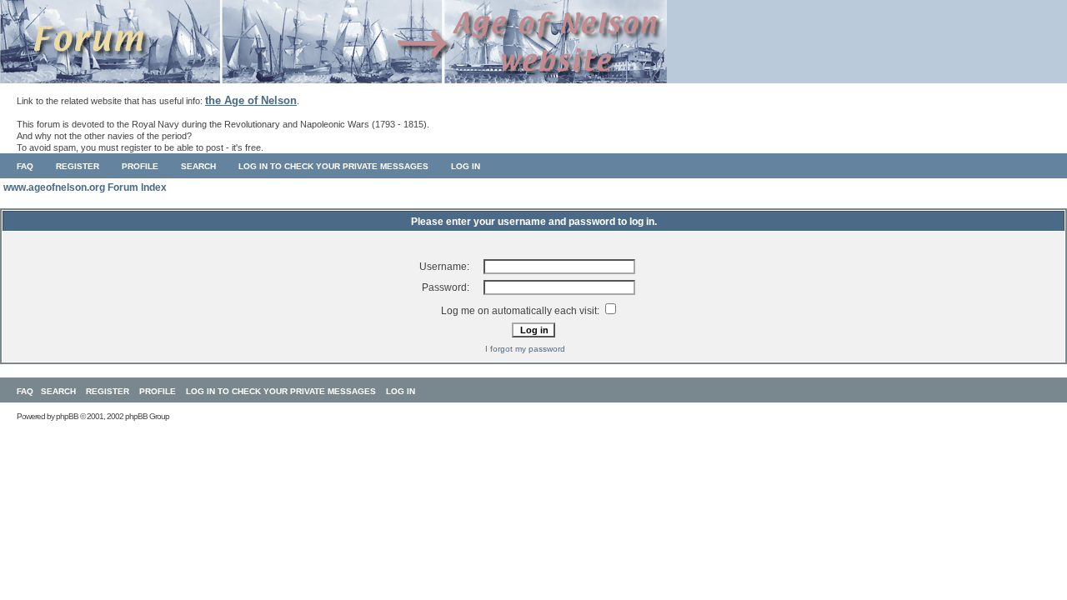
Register (77, 166)
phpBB (67, 416)
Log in (465, 166)
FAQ (25, 166)
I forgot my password (525, 348)
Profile (140, 166)
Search (198, 166)
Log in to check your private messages (333, 166)
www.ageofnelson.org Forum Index (85, 187)
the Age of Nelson (251, 100)
